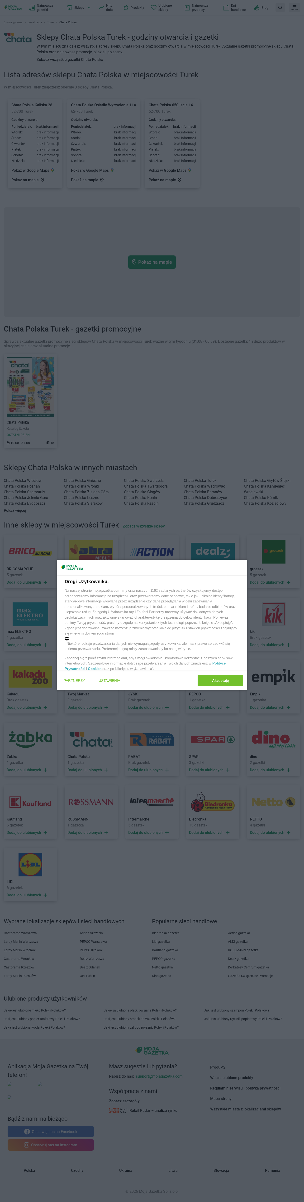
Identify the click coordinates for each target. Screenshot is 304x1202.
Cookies (94, 668)
